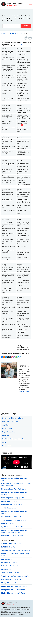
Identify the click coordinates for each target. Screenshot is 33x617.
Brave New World (15, 544)
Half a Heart (17, 517)
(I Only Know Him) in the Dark (12, 418)
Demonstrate (6, 446)
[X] (8, 357)
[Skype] (18, 357)
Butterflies (6, 435)
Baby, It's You (7, 428)
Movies (16, 573)
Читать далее (24, 392)
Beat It (3, 513)
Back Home (10, 523)
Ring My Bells (19, 498)
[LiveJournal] (10, 357)
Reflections (22, 489)
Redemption (11, 508)
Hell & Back (16, 566)
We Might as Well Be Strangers (19, 550)
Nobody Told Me (17, 527)
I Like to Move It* (17, 536)
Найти (25, 26)
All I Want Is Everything (10, 421)
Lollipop (10, 569)
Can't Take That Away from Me (13, 439)
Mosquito (8, 559)
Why (2, 480)
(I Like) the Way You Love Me (15, 531)
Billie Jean (4, 494)
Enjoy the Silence (19, 505)
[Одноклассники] (4, 357)
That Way (12, 547)
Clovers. (5, 442)
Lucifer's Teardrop (21, 593)
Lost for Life (17, 579)
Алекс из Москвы (20, 45)
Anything (5, 425)
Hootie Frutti (13, 563)
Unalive (17, 583)
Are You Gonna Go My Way (20, 576)
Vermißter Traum (20, 520)
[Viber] (14, 357)
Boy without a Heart (9, 432)
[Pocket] (12, 357)
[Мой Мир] (6, 357)
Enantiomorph (20, 590)
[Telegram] (20, 357)
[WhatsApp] (16, 357)
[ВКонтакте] (2, 357)
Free (15, 501)
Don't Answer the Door (23, 586)
